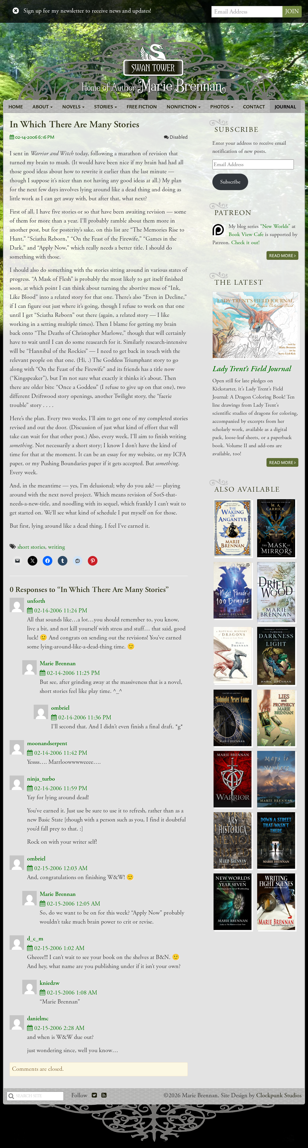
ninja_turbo (41, 779)
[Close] (16, 11)
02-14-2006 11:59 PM (60, 788)
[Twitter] (94, 1095)
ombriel (60, 708)
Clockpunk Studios (278, 1095)
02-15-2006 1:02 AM (59, 948)
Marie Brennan (58, 663)
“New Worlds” (275, 226)
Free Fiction (142, 106)
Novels (72, 106)
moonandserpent (47, 743)
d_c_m (35, 939)
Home (15, 106)
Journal (285, 106)
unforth (36, 601)
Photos (220, 106)
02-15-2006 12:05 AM (72, 904)
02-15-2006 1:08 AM (71, 993)
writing (56, 547)
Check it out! (245, 242)
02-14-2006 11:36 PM (84, 717)
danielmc (37, 1018)
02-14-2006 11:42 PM (60, 753)
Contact (254, 106)
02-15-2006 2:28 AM (59, 1028)
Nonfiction (182, 106)
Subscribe (230, 181)
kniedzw (50, 983)
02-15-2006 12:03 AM (60, 868)
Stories (104, 106)
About (41, 106)
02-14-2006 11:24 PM (60, 611)
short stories (31, 547)
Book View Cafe (246, 234)
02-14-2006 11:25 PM (72, 673)
